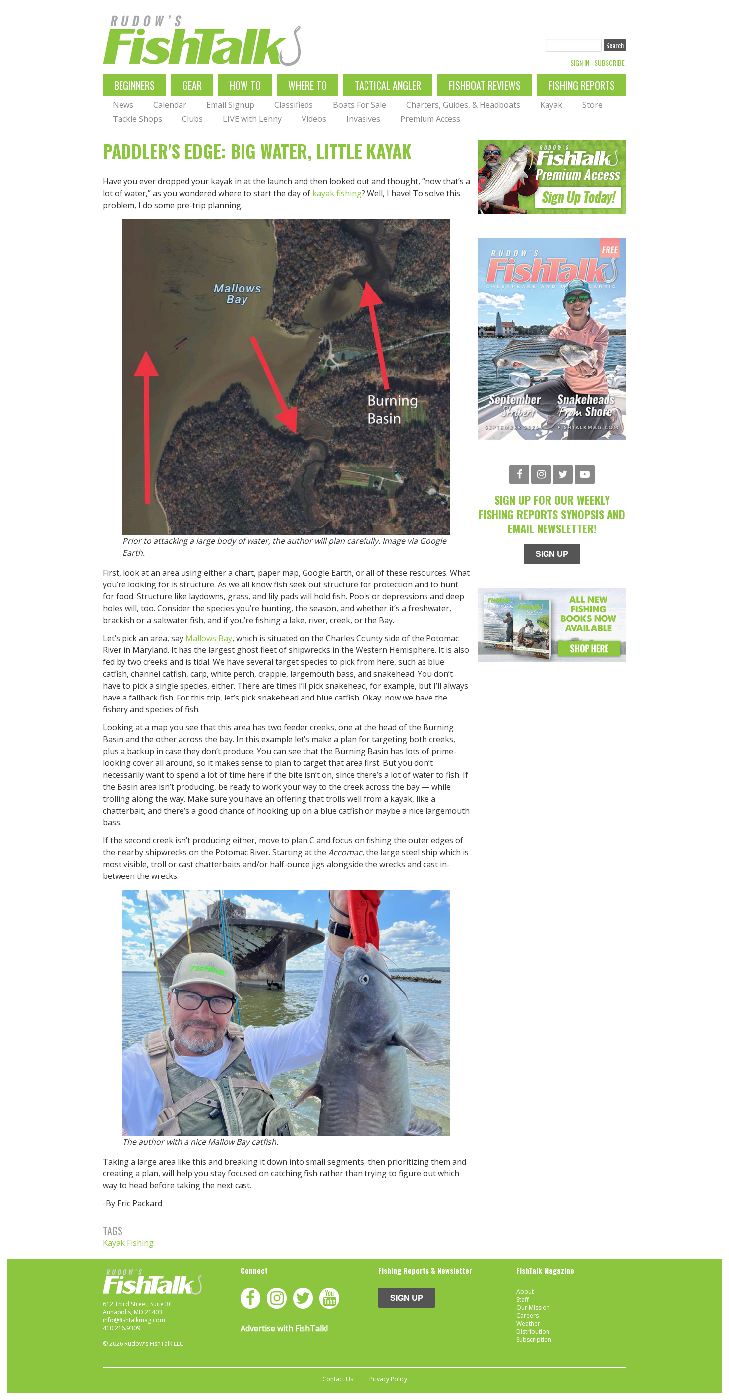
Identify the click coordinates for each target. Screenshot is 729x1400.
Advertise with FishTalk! (284, 1328)
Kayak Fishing (128, 1242)
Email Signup (230, 104)
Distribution (532, 1331)
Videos (314, 119)
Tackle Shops (137, 119)
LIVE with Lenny (252, 119)
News (123, 104)
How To (245, 85)
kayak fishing (337, 193)
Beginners (134, 85)
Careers (527, 1315)
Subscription (533, 1339)
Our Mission (533, 1307)
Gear (192, 85)
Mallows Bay (208, 638)
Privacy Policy (388, 1379)
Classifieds (293, 104)
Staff (522, 1299)
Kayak (551, 104)
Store (592, 104)
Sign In (579, 62)
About (525, 1291)
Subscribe (609, 62)
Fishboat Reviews (485, 85)
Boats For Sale (359, 104)
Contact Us (337, 1379)
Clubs (192, 119)
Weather (528, 1323)
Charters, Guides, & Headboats (463, 104)
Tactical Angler (388, 85)
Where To (307, 85)
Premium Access (430, 119)
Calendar (169, 104)
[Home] (202, 40)
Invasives (363, 119)
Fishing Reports (581, 85)
